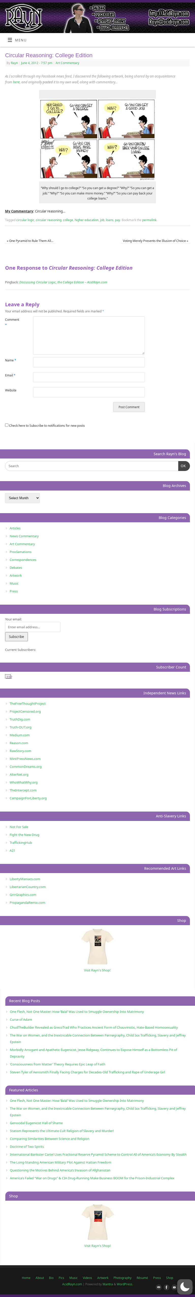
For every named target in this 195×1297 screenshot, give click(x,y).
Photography (122, 1278)
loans (109, 220)
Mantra (108, 1284)
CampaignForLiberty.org (28, 798)
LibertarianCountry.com (28, 886)
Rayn (14, 63)
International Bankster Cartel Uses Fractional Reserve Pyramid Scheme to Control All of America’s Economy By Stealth (98, 1154)
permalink (149, 220)
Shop (169, 1278)
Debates (16, 567)
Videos (87, 1278)
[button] (184, 1286)
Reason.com (19, 743)
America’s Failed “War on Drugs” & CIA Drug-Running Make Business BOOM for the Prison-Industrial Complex (92, 1178)
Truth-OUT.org (20, 727)
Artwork (16, 575)
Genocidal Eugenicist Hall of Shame (36, 1123)
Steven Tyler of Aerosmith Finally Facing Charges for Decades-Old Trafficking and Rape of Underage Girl (87, 1072)
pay (117, 220)
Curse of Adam (21, 1019)
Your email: (13, 619)
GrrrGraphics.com (23, 894)
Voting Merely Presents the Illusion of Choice (155, 241)
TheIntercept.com (23, 790)
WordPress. (125, 1284)
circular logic (25, 220)
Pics (61, 1278)
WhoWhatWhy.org (24, 782)
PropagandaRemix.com (27, 902)
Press (14, 591)
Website (11, 390)
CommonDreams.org (26, 766)
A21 (12, 850)
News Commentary (24, 536)
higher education (87, 220)
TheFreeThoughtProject (28, 703)
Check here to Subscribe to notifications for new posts (46, 425)
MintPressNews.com (25, 758)
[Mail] (157, 1287)
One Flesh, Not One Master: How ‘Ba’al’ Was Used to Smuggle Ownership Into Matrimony (77, 1011)
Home (26, 1278)
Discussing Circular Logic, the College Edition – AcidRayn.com (63, 282)
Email (10, 375)
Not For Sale (19, 827)
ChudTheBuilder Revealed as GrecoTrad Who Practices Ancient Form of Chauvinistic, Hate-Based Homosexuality (94, 1027)
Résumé (142, 1278)
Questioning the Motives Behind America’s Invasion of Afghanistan (60, 1170)
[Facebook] (165, 1287)
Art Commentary (67, 63)
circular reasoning (48, 220)
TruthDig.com (20, 719)
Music (14, 583)
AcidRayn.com (72, 1284)
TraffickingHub (21, 842)
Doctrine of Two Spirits (27, 1146)
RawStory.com (20, 751)
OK (182, 466)
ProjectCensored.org (25, 711)
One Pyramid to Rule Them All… (30, 241)
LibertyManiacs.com (25, 879)
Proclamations (20, 552)
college (68, 220)
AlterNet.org (19, 774)
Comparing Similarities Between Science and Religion (49, 1138)
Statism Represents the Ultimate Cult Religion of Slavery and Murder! (62, 1130)
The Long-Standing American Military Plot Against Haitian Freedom (60, 1162)
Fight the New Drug (24, 834)
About (40, 1278)
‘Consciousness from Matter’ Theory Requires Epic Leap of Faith (57, 1064)
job (102, 220)
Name (10, 360)
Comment (12, 322)
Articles (15, 528)
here (16, 82)
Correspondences (23, 559)
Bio (51, 1278)
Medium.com (20, 735)
